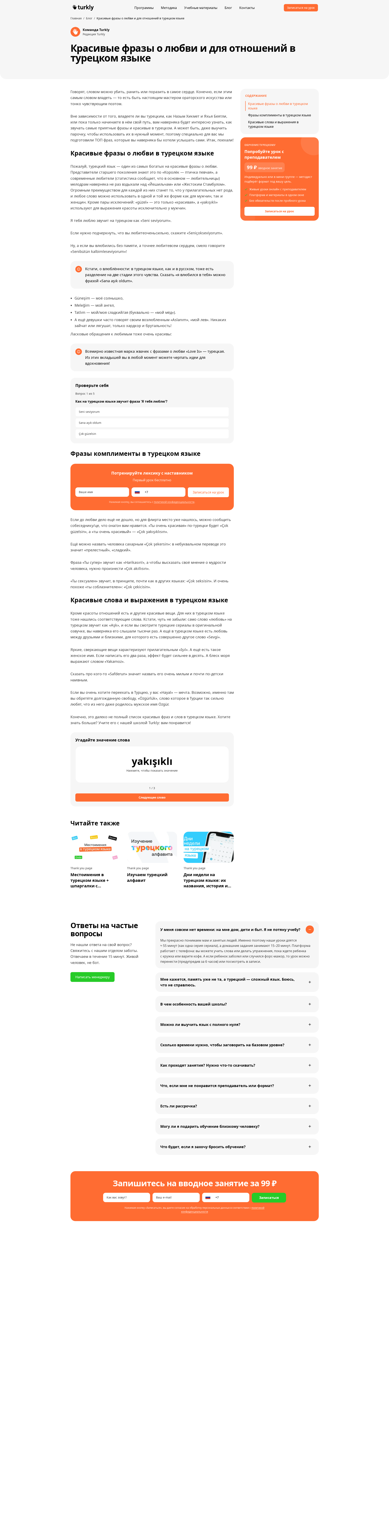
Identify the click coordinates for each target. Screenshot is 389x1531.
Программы (144, 8)
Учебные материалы (200, 8)
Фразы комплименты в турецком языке (279, 115)
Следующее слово (152, 797)
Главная (76, 18)
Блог (228, 8)
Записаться (269, 1197)
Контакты (247, 8)
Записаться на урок (301, 8)
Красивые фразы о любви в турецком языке (278, 105)
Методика (169, 8)
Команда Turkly (96, 30)
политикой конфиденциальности (174, 502)
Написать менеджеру (92, 977)
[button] (152, 764)
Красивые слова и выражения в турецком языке (273, 124)
